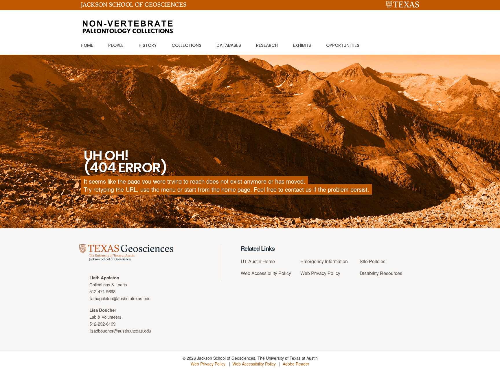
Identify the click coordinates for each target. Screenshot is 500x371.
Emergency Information (324, 261)
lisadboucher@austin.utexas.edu (120, 331)
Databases (228, 45)
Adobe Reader (296, 364)
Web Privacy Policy (320, 273)
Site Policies (372, 261)
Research (267, 45)
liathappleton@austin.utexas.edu (119, 298)
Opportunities (342, 45)
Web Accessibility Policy (266, 273)
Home (87, 45)
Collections (186, 45)
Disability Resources (381, 273)
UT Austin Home (258, 261)
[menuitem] (268, 264)
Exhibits (302, 45)
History (148, 45)
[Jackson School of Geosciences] (133, 6)
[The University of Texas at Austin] (402, 5)
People (116, 45)
